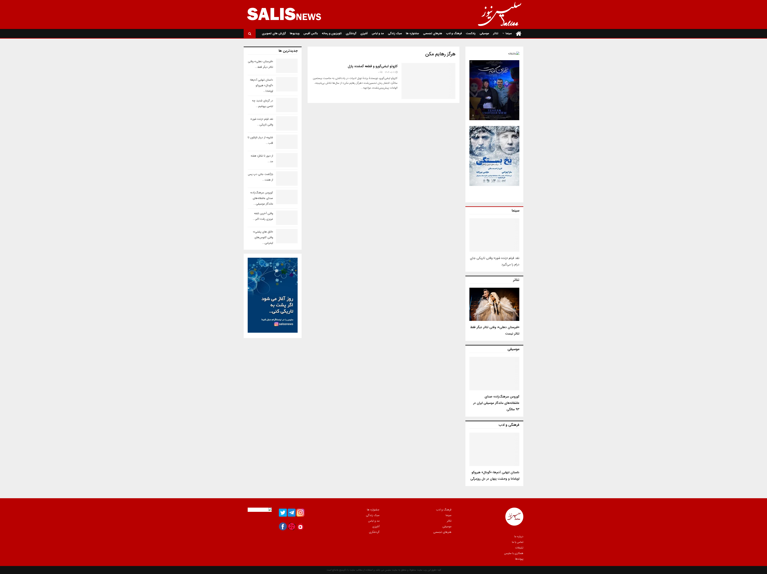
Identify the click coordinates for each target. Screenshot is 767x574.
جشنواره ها (412, 33)
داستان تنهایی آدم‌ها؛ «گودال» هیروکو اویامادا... (261, 85)
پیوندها (519, 559)
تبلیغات (519, 547)
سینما (509, 33)
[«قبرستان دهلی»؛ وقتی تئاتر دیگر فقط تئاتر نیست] (494, 304)
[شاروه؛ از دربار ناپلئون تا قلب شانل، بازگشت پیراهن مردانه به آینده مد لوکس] (287, 142)
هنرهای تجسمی (432, 33)
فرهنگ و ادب (454, 33)
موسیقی (484, 33)
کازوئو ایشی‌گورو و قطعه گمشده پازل (372, 66)
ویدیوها (294, 33)
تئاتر (495, 33)
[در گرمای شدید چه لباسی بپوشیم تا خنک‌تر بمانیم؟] (287, 105)
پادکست (471, 33)
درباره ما (518, 537)
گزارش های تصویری (274, 33)
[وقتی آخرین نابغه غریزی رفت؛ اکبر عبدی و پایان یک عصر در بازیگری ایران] (287, 218)
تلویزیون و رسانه (332, 33)
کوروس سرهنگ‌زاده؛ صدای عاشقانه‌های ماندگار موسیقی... (261, 198)
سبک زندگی (395, 33)
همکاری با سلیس (513, 553)
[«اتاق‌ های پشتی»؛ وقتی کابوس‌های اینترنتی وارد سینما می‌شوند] (287, 236)
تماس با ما (517, 542)
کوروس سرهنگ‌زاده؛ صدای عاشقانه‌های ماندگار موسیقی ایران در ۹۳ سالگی (496, 403)
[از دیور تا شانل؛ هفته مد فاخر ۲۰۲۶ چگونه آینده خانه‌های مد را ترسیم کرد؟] (287, 160)
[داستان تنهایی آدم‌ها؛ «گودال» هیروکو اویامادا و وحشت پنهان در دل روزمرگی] (494, 449)
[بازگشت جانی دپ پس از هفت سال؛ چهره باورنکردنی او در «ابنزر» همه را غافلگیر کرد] (287, 178)
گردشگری (351, 33)
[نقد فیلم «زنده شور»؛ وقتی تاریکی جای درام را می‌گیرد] (494, 235)
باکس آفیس (310, 33)
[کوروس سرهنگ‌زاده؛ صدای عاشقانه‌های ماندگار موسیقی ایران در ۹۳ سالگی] (494, 373)
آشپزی (364, 33)
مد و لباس (378, 33)
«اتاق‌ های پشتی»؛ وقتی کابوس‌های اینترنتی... (263, 237)
